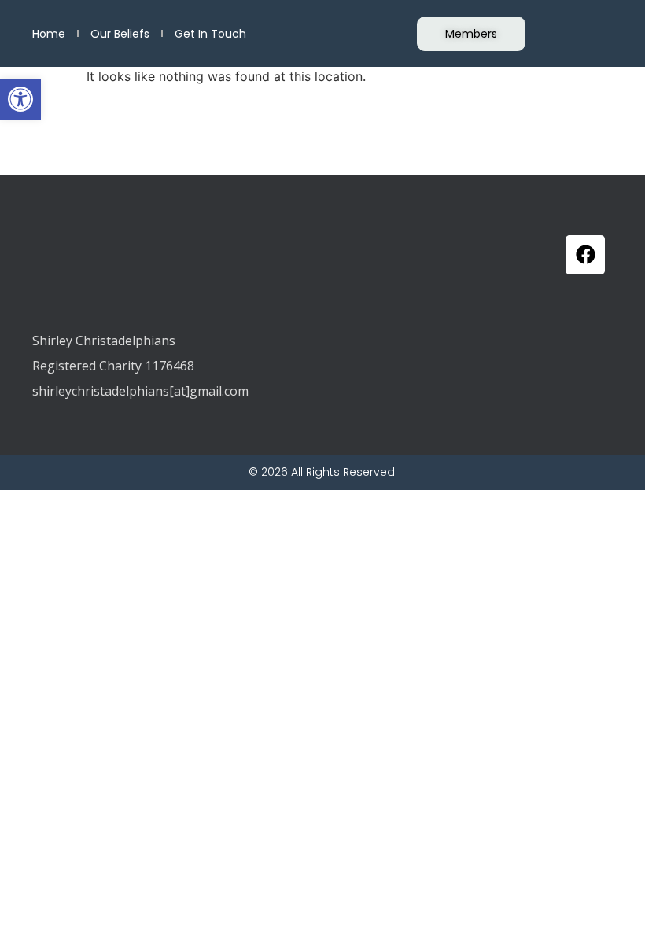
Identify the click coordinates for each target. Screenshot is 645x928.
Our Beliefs (119, 34)
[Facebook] (585, 254)
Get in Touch (210, 34)
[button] (20, 99)
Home (48, 34)
